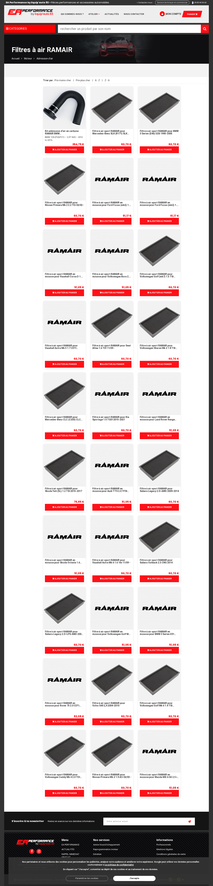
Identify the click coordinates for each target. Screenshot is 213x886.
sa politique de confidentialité (119, 865)
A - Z (97, 80)
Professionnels (163, 844)
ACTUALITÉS (68, 849)
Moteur (28, 58)
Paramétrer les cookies (86, 878)
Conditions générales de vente (171, 854)
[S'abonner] (190, 821)
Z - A (107, 80)
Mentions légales (164, 849)
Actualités (112, 14)
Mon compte (173, 14)
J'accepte (134, 878)
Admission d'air (45, 58)
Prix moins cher (63, 80)
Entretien (97, 854)
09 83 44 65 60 (200, 2)
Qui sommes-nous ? (72, 14)
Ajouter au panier (65, 149)
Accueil (15, 58)
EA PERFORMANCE (70, 844)
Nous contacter (134, 14)
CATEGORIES (17, 28)
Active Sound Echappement (106, 844)
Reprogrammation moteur (105, 849)
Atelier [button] (93, 14)
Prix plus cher (83, 80)
